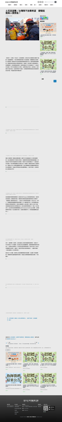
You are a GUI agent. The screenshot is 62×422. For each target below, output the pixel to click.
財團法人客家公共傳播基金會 (31, 416)
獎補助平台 (46, 4)
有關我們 (9, 4)
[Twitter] (40, 2)
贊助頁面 (39, 406)
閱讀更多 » (41, 56)
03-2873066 (26, 408)
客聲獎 (31, 4)
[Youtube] (42, 2)
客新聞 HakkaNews (11, 339)
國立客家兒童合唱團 (18, 408)
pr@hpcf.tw (26, 410)
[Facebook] (38, 2)
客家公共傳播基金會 (10, 406)
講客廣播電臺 (17, 406)
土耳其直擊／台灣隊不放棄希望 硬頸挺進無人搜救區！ (22, 337)
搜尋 (43, 79)
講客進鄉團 (16, 412)
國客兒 (21, 4)
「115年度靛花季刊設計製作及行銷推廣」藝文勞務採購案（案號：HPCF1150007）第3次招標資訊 (48, 386)
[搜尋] (55, 2)
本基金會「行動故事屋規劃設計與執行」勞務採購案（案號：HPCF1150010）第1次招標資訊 (31, 386)
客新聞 (26, 4)
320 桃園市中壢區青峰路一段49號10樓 (30, 406)
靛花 (35, 4)
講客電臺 (15, 4)
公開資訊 (40, 4)
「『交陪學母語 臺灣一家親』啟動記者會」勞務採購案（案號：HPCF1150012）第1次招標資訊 (48, 53)
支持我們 (51, 4)
